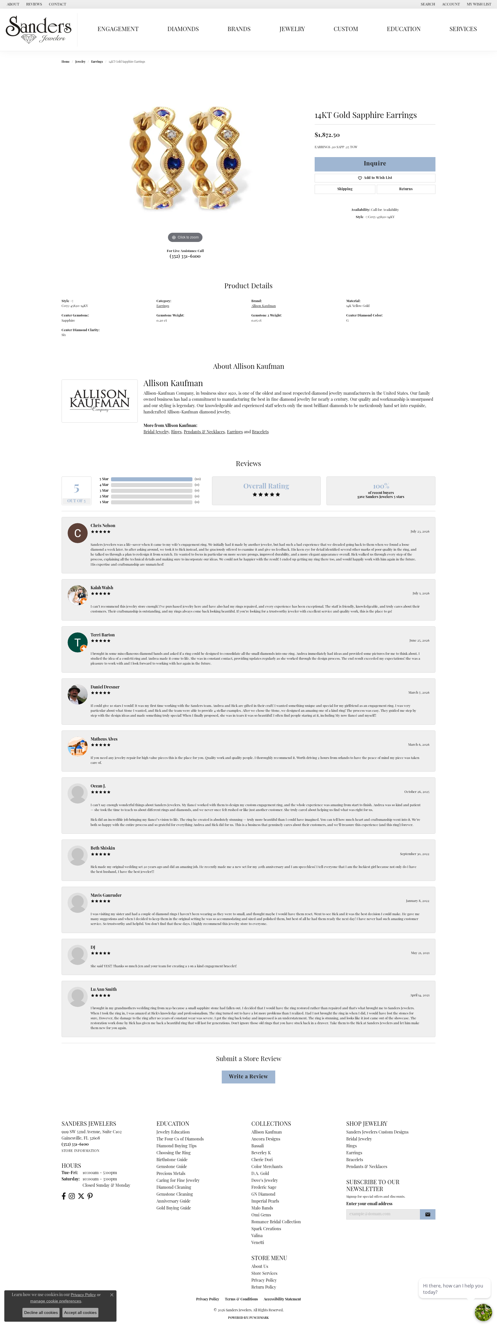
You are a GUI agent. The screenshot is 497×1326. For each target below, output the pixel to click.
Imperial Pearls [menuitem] (265, 1201)
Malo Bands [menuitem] (262, 1208)
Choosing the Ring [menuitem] (173, 1153)
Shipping (345, 189)
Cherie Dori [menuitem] (262, 1160)
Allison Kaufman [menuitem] (266, 1132)
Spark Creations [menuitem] (266, 1229)
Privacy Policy (264, 1281)
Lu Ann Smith (104, 990)
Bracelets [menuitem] (354, 1160)
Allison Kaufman (263, 306)
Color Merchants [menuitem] (266, 1167)
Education (404, 29)
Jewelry (292, 29)
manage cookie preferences (55, 1301)
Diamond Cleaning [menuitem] (173, 1188)
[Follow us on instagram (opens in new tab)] (72, 1196)
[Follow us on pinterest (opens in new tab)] (90, 1196)
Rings (176, 432)
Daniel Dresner (105, 687)
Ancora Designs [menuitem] (265, 1139)
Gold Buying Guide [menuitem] (173, 1208)
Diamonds (183, 29)
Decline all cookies (41, 1312)
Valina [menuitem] (257, 1236)
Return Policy (263, 1287)
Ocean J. (98, 786)
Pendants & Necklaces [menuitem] (366, 1167)
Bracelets (260, 432)
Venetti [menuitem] (257, 1243)
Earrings (97, 62)
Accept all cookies (80, 1312)
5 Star (104, 479)
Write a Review (248, 1077)
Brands (239, 29)
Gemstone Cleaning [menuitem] (174, 1195)
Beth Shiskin (103, 848)
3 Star (104, 491)
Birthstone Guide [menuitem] (172, 1160)
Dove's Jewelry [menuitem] (264, 1181)
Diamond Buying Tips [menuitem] (176, 1146)
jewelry (80, 62)
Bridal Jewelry (156, 432)
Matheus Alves (104, 739)
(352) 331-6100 (185, 256)
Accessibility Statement (282, 1299)
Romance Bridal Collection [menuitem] (276, 1222)
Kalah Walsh (102, 588)
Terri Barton (103, 635)
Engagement (118, 29)
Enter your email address (369, 1204)
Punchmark (259, 1318)
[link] (12, 4)
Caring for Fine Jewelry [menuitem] (178, 1181)
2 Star (104, 496)
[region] (185, 158)
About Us (259, 1267)
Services (463, 29)
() (198, 479)
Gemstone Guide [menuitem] (171, 1167)
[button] (427, 4)
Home (66, 62)
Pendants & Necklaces (204, 432)
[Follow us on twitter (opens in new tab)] (81, 1196)
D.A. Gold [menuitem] (260, 1174)
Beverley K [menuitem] (261, 1153)
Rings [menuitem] (351, 1146)
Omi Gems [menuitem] (261, 1215)
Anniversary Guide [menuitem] (173, 1201)
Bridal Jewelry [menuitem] (359, 1139)
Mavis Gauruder (106, 896)
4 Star (104, 485)
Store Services (264, 1274)
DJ (93, 948)
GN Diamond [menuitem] (263, 1195)
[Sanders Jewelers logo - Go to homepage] (40, 30)
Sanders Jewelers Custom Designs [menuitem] (377, 1132)
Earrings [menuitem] (354, 1153)
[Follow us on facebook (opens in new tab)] (64, 1196)
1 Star (104, 502)
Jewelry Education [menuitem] (173, 1132)
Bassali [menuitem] (257, 1146)
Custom (346, 29)
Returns (406, 189)
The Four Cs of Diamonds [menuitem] (180, 1139)
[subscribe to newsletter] (427, 1214)
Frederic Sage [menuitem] (263, 1188)
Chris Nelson (103, 526)
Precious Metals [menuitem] (170, 1174)
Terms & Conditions (241, 1299)
